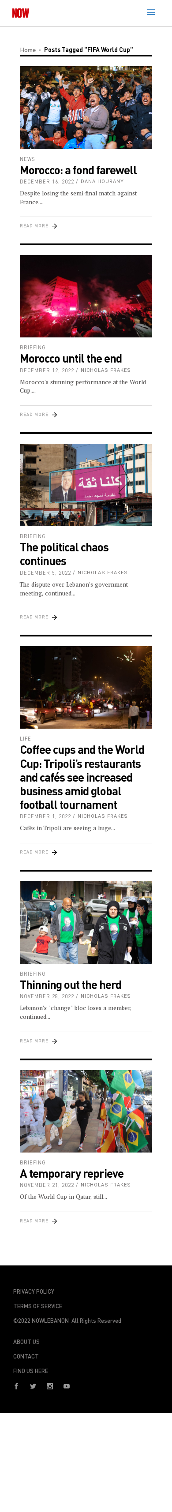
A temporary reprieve (71, 1173)
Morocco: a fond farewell (78, 169)
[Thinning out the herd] (86, 922)
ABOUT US (26, 1341)
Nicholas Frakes (106, 370)
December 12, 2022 (47, 370)
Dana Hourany (102, 181)
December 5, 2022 (45, 573)
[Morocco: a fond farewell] (86, 107)
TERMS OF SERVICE (37, 1306)
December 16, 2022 (47, 181)
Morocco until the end (71, 358)
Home (28, 49)
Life (25, 738)
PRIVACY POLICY (33, 1291)
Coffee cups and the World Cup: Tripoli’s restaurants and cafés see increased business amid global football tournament (82, 776)
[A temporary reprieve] (86, 1111)
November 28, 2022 (47, 996)
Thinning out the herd (70, 984)
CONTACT (26, 1356)
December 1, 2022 (45, 816)
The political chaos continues (64, 553)
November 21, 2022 (47, 1185)
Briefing (33, 347)
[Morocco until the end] (86, 296)
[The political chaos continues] (86, 485)
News (27, 159)
